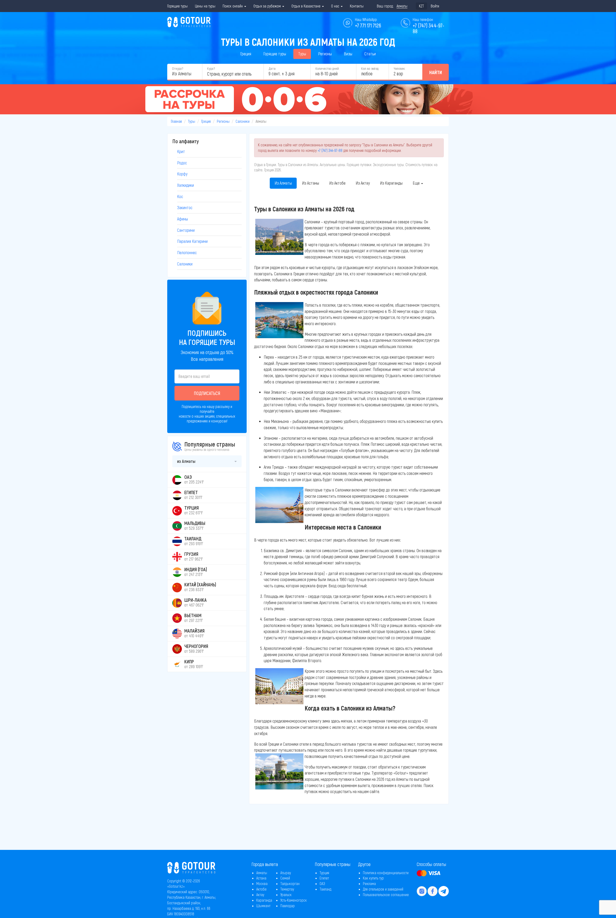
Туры (302, 53)
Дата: (272, 68)
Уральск (286, 894)
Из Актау (363, 183)
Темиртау (287, 889)
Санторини (186, 230)
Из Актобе (337, 183)
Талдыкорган (290, 883)
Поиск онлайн (233, 6)
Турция (324, 872)
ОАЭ (322, 883)
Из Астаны (310, 183)
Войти (435, 6)
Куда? (211, 68)
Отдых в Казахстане (306, 6)
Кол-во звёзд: (370, 68)
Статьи (370, 53)
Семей (285, 878)
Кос (180, 196)
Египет (324, 878)
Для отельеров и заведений (383, 889)
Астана (261, 878)
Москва (262, 883)
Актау (260, 894)
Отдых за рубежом (267, 6)
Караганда (264, 900)
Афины (182, 218)
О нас (335, 6)
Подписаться (207, 393)
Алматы (261, 872)
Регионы (325, 53)
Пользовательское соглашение (386, 894)
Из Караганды (391, 183)
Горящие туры (177, 6)
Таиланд (325, 889)
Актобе (261, 889)
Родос (182, 162)
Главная (176, 121)
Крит (181, 151)
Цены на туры (205, 6)
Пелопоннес (187, 252)
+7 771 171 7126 (368, 25)
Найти (435, 72)
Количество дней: (327, 68)
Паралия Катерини (192, 241)
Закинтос (184, 207)
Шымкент (263, 905)
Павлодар (287, 905)
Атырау (285, 872)
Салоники (243, 121)
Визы (348, 53)
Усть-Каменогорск (293, 900)
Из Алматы (283, 183)
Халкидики (185, 185)
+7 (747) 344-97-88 (330, 150)
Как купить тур (373, 878)
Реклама (369, 883)
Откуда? (177, 68)
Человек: (399, 68)
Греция (245, 53)
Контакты (357, 6)
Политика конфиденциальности (386, 872)
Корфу (182, 173)
